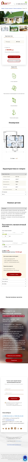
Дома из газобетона (17, 8)
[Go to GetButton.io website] (25, 460)
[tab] (14, 286)
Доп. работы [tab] (5, 281)
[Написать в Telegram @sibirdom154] (25, 457)
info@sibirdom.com (10, 419)
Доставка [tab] (4, 283)
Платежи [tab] (4, 208)
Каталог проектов (9, 8)
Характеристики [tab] (5, 174)
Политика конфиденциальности (14, 444)
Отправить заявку (14, 274)
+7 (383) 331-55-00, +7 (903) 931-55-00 (12, 416)
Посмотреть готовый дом (14, 60)
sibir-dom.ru (18, 441)
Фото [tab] (3, 194)
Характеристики (9, 36)
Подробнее (14, 360)
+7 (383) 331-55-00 (21, 4)
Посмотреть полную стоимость (12, 52)
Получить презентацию (14, 56)
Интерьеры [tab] (4, 191)
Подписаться (14, 398)
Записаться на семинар (14, 355)
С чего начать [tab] (5, 279)
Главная (2, 8)
